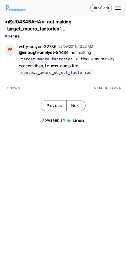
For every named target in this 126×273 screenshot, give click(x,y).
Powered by (54, 120)
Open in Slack (107, 87)
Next (75, 105)
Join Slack (101, 8)
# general (12, 36)
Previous (54, 105)
